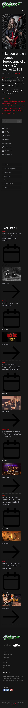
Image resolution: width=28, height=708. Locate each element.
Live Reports (8, 132)
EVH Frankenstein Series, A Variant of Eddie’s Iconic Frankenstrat (11, 566)
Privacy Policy (7, 172)
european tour (16, 101)
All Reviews (8, 143)
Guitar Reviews (8, 147)
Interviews (7, 135)
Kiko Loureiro (6, 78)
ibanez (23, 101)
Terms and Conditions (9, 168)
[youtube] (11, 691)
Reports (7, 139)
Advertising (7, 176)
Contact (6, 187)
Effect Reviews (8, 151)
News (6, 128)
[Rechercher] (19, 121)
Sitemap (6, 180)
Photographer (18, 703)
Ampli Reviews (8, 154)
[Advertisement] (14, 208)
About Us (6, 164)
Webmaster (14, 705)
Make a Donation (8, 183)
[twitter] (7, 691)
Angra (6, 101)
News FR (7, 99)
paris (16, 103)
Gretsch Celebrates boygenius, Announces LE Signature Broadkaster (11, 367)
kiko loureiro (6, 103)
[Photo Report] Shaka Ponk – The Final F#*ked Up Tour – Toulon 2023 (11, 434)
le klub (12, 103)
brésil (10, 101)
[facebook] (4, 691)
